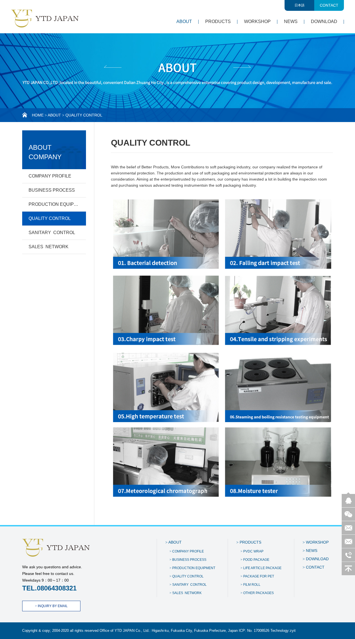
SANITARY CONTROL (52, 232)
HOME (38, 115)
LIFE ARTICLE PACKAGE (261, 568)
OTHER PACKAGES (257, 593)
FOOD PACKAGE (254, 560)
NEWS (291, 21)
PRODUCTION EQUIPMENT (57, 204)
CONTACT (329, 5)
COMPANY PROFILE (50, 176)
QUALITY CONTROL (50, 218)
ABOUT (184, 21)
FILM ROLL (250, 585)
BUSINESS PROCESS (52, 190)
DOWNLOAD (324, 21)
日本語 (300, 5)
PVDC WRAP (251, 551)
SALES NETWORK (49, 246)
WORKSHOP (257, 21)
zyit (293, 630)
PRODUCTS (218, 21)
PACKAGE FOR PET (257, 576)
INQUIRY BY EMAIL (51, 606)
